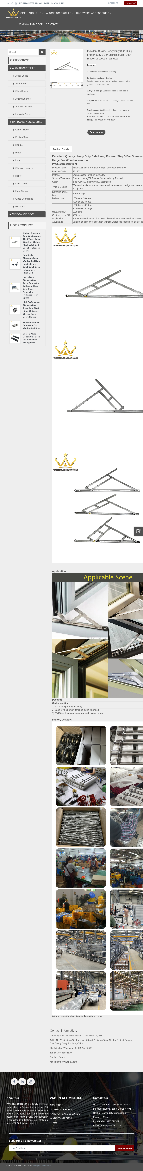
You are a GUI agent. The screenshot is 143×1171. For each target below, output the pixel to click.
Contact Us (100, 1097)
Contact (113, 3)
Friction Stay (21, 137)
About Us (13, 1097)
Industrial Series (23, 114)
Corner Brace (22, 129)
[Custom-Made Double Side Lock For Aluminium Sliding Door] (15, 338)
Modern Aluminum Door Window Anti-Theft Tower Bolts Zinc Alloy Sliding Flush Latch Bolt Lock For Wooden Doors (32, 242)
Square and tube (23, 106)
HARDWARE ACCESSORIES (27, 122)
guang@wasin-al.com (66, 1062)
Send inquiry (96, 132)
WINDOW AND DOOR (23, 214)
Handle (19, 145)
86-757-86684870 (63, 1053)
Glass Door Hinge (24, 199)
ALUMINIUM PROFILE (23, 68)
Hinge (18, 152)
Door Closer (21, 183)
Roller (18, 176)
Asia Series (21, 83)
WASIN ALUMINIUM (65, 1098)
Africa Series (21, 76)
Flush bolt (20, 206)
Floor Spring (21, 191)
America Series (23, 99)
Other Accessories (24, 168)
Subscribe (124, 1148)
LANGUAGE (131, 3)
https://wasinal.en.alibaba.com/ (86, 1016)
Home (22, 13)
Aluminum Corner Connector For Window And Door (31, 325)
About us (55, 1105)
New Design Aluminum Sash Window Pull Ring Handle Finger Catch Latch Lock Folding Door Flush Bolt (31, 264)
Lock (17, 160)
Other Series (21, 91)
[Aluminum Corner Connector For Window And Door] (15, 325)
